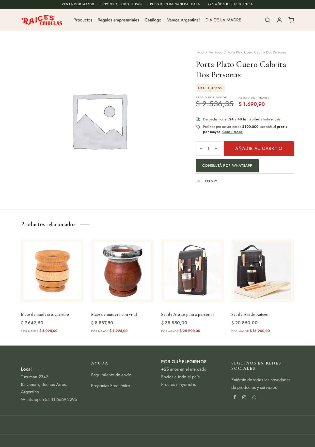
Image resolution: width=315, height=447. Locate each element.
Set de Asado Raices (249, 314)
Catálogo (153, 20)
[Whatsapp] (254, 398)
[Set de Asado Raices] (262, 270)
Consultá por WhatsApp (227, 165)
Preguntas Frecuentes (110, 385)
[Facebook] (234, 398)
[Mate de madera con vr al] (122, 270)
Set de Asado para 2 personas (187, 314)
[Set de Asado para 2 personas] (192, 270)
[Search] (267, 20)
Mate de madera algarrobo (45, 314)
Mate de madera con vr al (114, 314)
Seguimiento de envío (111, 375)
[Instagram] (244, 398)
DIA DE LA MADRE (223, 20)
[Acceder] (279, 20)
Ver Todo (215, 52)
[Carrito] (291, 20)
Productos (83, 20)
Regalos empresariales (118, 20)
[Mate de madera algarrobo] (52, 270)
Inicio (200, 52)
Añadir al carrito (259, 148)
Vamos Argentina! (183, 20)
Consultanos (232, 131)
